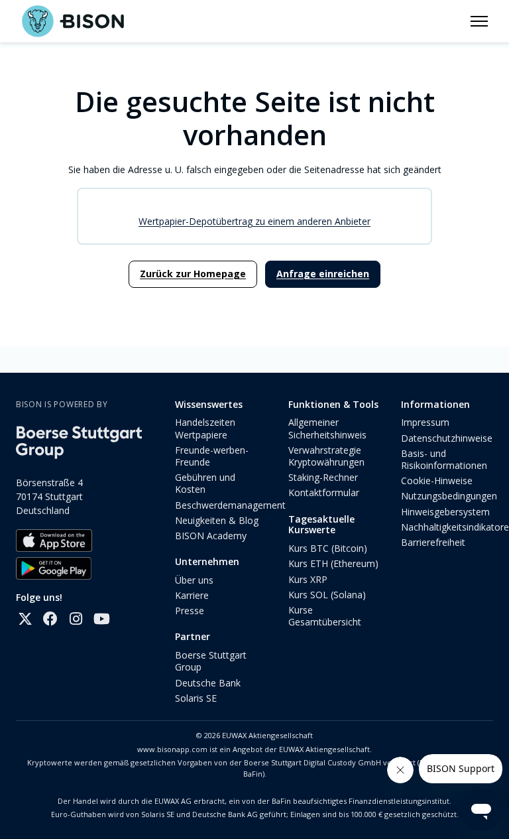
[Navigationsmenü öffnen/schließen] (479, 21)
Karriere (192, 595)
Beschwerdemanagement (230, 505)
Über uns (194, 580)
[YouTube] (100, 619)
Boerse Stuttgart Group (211, 661)
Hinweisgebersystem (445, 511)
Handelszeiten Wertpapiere (205, 428)
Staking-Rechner (323, 477)
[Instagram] (75, 619)
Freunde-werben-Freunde (212, 456)
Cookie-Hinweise (437, 480)
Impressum (425, 422)
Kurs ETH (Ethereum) (333, 563)
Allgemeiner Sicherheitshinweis (327, 428)
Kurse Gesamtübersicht (324, 616)
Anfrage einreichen (322, 273)
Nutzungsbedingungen (449, 495)
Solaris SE (196, 698)
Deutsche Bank (208, 683)
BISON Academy (211, 535)
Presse (189, 610)
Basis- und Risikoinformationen (444, 459)
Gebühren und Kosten (205, 483)
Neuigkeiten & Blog (216, 520)
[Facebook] (50, 619)
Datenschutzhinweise (446, 438)
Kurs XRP (307, 579)
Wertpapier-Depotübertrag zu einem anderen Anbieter (254, 221)
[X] (25, 619)
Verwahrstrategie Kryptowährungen (326, 456)
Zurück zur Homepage (193, 273)
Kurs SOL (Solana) (327, 594)
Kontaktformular (323, 492)
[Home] (72, 21)
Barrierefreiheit (433, 542)
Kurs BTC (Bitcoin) (327, 548)
